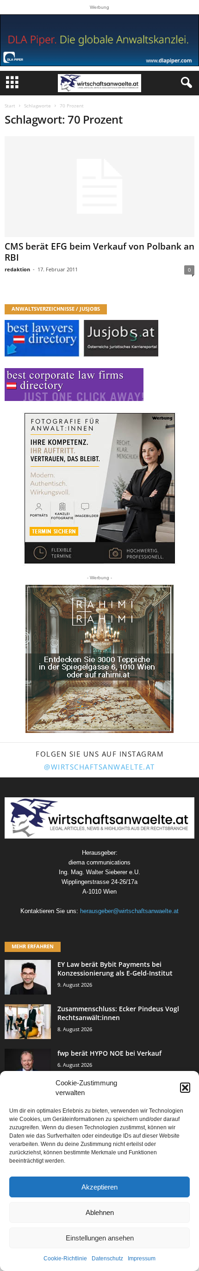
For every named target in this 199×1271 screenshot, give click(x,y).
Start (10, 105)
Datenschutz (107, 1258)
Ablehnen (100, 1212)
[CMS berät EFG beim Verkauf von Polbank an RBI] (99, 187)
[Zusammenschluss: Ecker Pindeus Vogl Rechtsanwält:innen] (28, 1021)
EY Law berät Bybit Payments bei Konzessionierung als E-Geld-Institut (115, 968)
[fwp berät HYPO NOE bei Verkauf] (28, 1066)
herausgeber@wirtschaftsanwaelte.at (129, 911)
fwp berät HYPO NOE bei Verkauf (109, 1053)
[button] (185, 1087)
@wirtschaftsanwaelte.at (99, 766)
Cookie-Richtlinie (65, 1258)
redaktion (17, 269)
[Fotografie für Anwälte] (99, 488)
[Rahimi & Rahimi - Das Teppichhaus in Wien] (99, 659)
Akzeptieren (99, 1187)
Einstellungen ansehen (100, 1238)
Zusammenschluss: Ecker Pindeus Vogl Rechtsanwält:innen (118, 1013)
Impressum (141, 1258)
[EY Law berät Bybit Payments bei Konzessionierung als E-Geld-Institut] (28, 977)
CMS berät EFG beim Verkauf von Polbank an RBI (99, 251)
